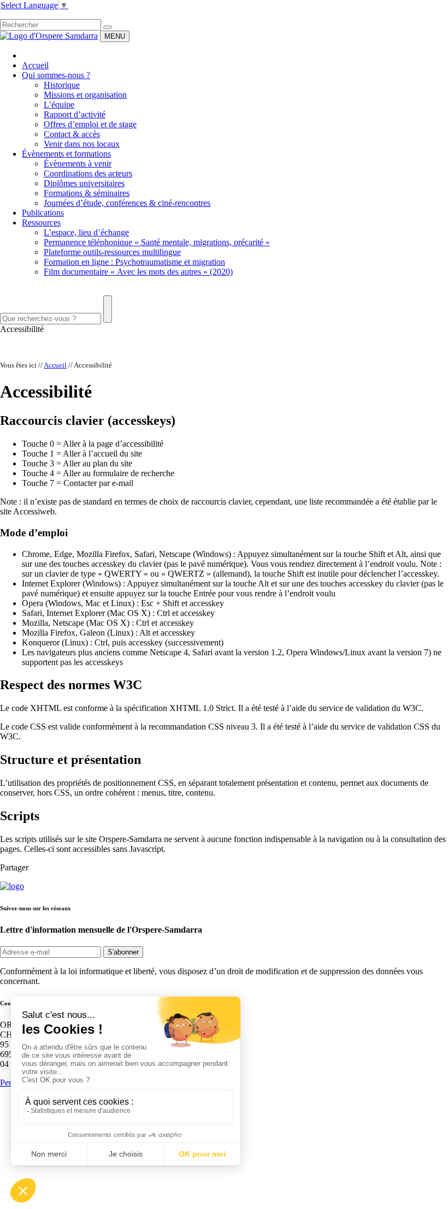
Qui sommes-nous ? (56, 75)
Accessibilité (22, 329)
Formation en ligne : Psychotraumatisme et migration (134, 261)
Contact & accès (72, 134)
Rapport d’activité (74, 114)
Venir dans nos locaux (82, 144)
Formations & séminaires (86, 193)
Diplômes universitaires (84, 183)
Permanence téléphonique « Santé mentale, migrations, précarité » (157, 242)
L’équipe (59, 104)
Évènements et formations (66, 153)
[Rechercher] (107, 27)
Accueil (35, 65)
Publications (43, 212)
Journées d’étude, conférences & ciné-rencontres (127, 203)
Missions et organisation (85, 94)
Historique (62, 85)
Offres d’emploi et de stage (90, 124)
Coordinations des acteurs (88, 173)
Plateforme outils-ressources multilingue (112, 252)
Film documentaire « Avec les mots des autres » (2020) (138, 271)
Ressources (41, 222)
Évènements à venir (77, 163)
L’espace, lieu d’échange (86, 232)
